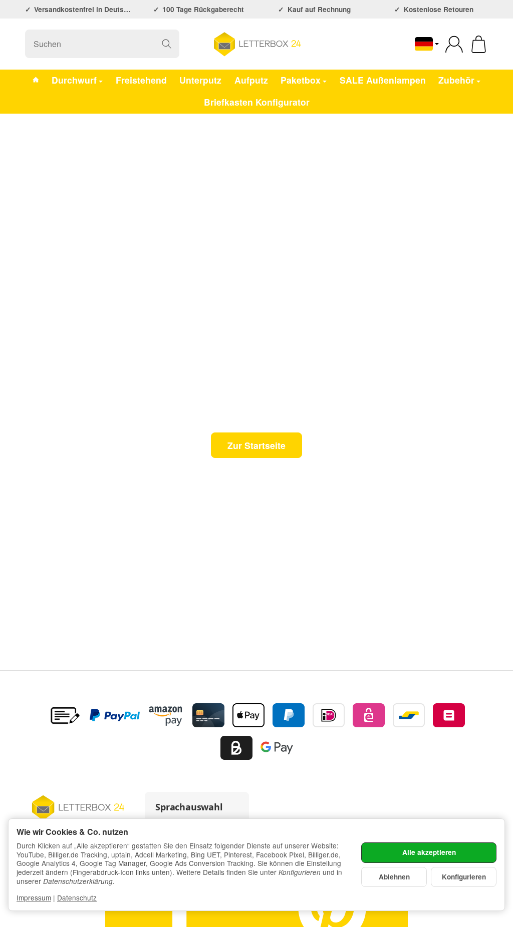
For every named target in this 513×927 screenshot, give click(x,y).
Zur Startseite (256, 445)
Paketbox (301, 80)
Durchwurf (74, 80)
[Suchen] (166, 44)
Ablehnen (394, 876)
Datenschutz (77, 897)
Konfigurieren (464, 876)
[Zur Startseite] (256, 44)
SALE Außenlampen (383, 80)
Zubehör (456, 80)
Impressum (34, 897)
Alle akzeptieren (429, 852)
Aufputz (251, 80)
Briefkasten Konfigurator (257, 102)
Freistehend (141, 80)
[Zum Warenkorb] (478, 44)
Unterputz (200, 80)
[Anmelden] (454, 44)
